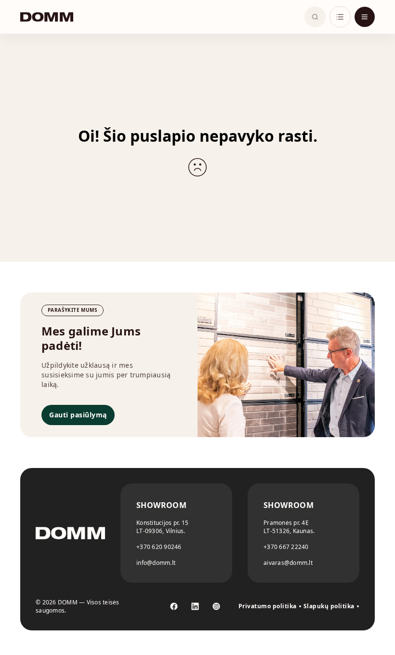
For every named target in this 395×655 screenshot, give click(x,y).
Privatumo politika (267, 606)
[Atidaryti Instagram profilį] (216, 606)
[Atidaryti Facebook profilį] (174, 606)
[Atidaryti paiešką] (315, 16)
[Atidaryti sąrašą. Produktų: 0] (340, 16)
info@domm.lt (155, 563)
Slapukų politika (329, 606)
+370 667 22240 (286, 547)
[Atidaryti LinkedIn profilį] (195, 606)
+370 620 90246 (159, 547)
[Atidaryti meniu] (365, 17)
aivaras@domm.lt (288, 563)
